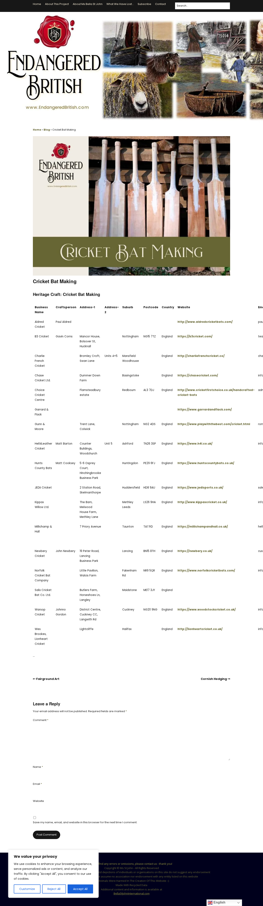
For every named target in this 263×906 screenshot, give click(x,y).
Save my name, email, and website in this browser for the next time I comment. (85, 822)
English (219, 902)
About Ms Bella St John (88, 4)
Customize (27, 889)
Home (37, 4)
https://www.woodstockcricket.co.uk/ (207, 610)
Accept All (80, 889)
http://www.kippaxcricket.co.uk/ (202, 502)
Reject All (53, 889)
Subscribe (144, 4)
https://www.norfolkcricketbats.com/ (206, 571)
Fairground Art (47, 679)
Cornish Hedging (214, 679)
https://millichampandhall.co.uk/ (203, 527)
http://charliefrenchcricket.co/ (201, 356)
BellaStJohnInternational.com (132, 893)
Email (37, 784)
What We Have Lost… (120, 4)
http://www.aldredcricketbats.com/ (205, 322)
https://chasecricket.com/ (198, 375)
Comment (40, 720)
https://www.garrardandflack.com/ (205, 410)
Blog (47, 129)
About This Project (57, 4)
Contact (160, 4)
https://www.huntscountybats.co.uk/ (206, 463)
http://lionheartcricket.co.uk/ (200, 629)
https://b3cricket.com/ (195, 336)
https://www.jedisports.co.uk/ (200, 488)
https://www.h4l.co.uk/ (195, 444)
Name (38, 767)
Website (38, 801)
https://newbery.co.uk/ (195, 551)
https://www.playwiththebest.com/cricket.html (214, 424)
